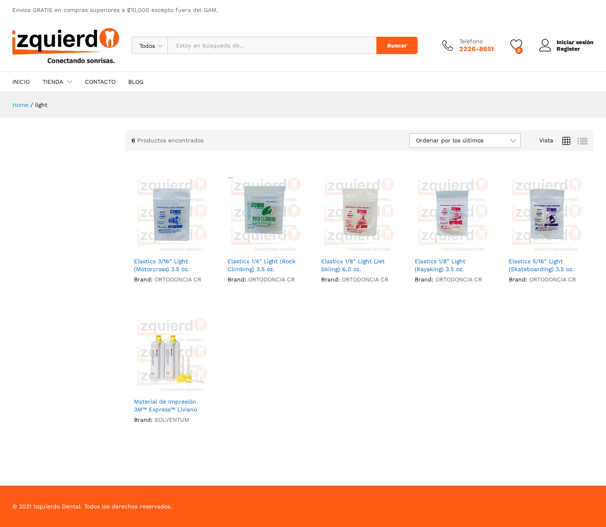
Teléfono (471, 41)
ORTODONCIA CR (178, 279)
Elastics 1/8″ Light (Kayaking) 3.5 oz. (440, 265)
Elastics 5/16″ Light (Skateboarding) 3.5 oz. (541, 265)
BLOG (135, 82)
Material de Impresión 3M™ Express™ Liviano (165, 405)
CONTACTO (100, 82)
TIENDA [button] (52, 82)
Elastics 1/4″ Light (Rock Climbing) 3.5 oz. (262, 265)
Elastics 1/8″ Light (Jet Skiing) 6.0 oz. (353, 265)
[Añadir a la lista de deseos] (172, 248)
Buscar (397, 45)
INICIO (21, 82)
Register (568, 48)
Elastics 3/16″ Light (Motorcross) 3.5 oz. (161, 265)
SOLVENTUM (172, 419)
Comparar (191, 248)
